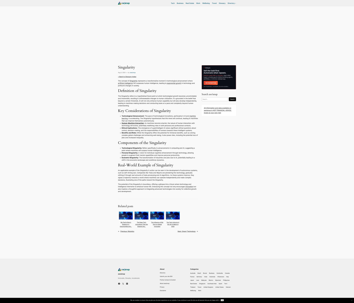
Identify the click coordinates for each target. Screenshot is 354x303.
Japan (192, 280)
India (205, 276)
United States (219, 287)
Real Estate (193, 283)
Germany (199, 276)
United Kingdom (208, 287)
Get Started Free (210, 83)
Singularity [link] (133, 81)
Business (211, 273)
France (192, 276)
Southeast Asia (212, 283)
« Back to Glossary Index (127, 77)
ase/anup (133, 72)
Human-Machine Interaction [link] (133, 123)
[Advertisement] (177, 21)
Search (232, 99)
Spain (220, 283)
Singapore (202, 283)
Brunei (205, 273)
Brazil (199, 273)
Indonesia (212, 276)
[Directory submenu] (235, 3)
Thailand (192, 287)
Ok (222, 300)
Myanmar (218, 280)
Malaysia (203, 280)
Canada (227, 273)
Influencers (220, 276)
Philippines (226, 280)
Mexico (211, 280)
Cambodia (220, 273)
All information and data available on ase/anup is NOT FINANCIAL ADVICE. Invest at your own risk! (218, 110)
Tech (225, 283)
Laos (197, 280)
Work (199, 290)
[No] (352, 300)
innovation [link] (189, 187)
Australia (192, 273)
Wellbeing (193, 290)
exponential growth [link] (174, 83)
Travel (199, 287)
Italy (227, 276)
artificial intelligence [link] (125, 83)
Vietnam (228, 287)
